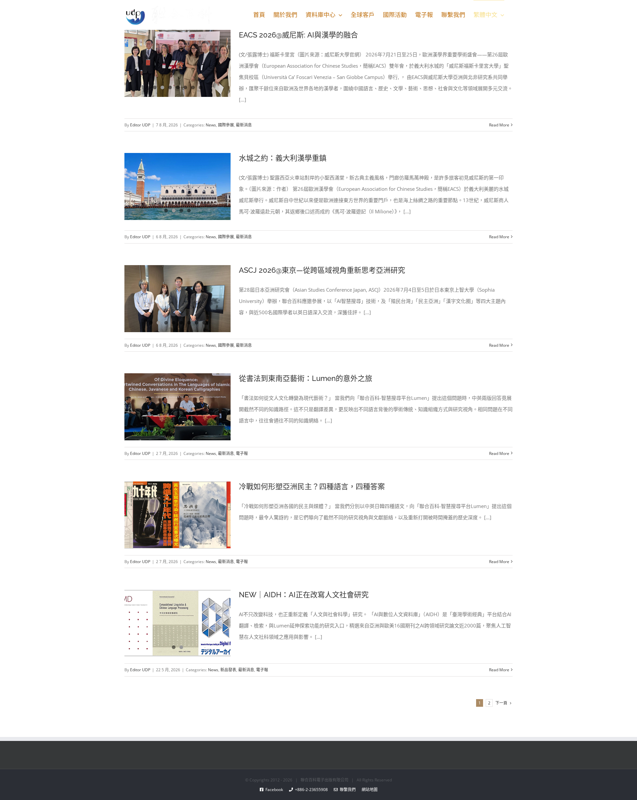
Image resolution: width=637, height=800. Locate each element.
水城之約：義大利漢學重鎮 (282, 158)
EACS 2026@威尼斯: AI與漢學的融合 (298, 35)
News (211, 125)
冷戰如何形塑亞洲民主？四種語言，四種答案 (312, 486)
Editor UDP (140, 125)
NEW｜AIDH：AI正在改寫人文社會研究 (304, 594)
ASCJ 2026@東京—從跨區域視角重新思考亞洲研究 (322, 270)
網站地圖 (367, 789)
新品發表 (228, 670)
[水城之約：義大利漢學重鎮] (177, 186)
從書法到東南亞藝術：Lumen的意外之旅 (305, 378)
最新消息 (244, 125)
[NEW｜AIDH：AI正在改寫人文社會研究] (177, 623)
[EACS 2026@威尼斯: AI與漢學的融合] (177, 63)
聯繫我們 (347, 789)
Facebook (276, 789)
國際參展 (226, 125)
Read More (499, 125)
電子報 (242, 453)
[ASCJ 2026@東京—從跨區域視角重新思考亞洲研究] (177, 298)
